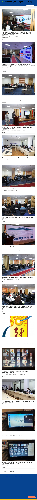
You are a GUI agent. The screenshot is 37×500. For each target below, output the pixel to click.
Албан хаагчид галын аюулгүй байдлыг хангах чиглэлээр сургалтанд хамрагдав (17, 128)
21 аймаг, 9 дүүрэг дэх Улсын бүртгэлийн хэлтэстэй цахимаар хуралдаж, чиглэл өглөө (18, 402)
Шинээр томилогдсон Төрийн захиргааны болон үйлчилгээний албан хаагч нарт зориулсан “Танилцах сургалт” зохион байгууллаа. (18, 340)
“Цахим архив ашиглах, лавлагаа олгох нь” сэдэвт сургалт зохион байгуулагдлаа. (17, 372)
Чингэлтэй (4, 494)
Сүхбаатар (4, 490)
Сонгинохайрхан (5, 488)
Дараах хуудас (12, 471)
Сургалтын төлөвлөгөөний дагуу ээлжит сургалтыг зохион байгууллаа (17, 97)
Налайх (4, 486)
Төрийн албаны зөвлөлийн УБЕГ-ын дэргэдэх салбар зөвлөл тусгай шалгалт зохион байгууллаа (17, 158)
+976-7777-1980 (32, 497)
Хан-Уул (4, 492)
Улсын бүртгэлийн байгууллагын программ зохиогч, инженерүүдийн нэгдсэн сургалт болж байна (15, 247)
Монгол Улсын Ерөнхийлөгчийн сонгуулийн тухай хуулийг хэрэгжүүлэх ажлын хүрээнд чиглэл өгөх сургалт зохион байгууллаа (17, 307)
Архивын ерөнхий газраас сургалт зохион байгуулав (15, 188)
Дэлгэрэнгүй (4, 39)
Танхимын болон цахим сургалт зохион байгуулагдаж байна (17, 277)
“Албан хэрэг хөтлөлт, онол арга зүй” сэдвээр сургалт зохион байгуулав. (17, 432)
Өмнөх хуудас (5, 471)
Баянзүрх (4, 484)
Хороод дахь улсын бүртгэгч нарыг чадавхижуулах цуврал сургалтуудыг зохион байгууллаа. (17, 463)
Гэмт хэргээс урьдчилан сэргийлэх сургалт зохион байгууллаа (18, 217)
